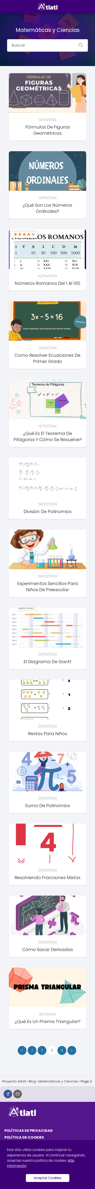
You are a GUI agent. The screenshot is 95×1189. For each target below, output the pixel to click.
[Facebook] (8, 1094)
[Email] (17, 1094)
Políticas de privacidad (28, 1130)
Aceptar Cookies (47, 1178)
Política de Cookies (24, 1137)
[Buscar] (79, 43)
